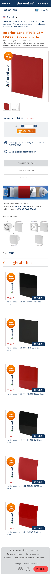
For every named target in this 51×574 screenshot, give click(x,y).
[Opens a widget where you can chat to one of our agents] (40, 569)
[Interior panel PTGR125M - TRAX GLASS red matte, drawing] (16, 107)
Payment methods (14, 554)
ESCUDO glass (22, 206)
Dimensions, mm (26, 170)
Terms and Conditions (19, 550)
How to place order (33, 554)
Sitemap (40, 558)
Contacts (7, 558)
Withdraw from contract (24, 558)
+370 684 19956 (10, 10)
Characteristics (26, 163)
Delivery (34, 550)
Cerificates (26, 177)
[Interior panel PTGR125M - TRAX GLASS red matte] (25, 76)
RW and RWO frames (27, 209)
